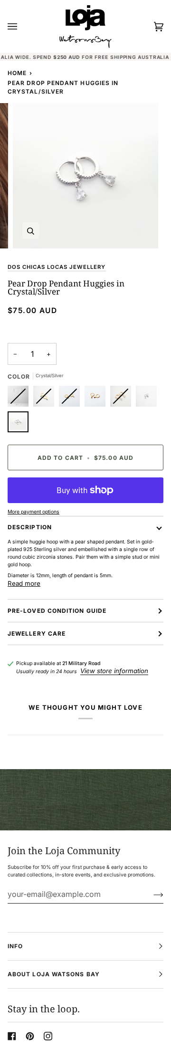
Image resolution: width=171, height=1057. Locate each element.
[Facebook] (12, 1036)
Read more (24, 583)
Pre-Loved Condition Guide (57, 610)
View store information (114, 671)
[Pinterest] (30, 1036)
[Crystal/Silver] (18, 424)
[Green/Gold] (46, 398)
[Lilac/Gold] (72, 398)
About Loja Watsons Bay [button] (54, 974)
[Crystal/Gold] (123, 398)
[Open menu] (22, 26)
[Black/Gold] (97, 398)
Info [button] (15, 946)
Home (17, 72)
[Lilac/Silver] (149, 398)
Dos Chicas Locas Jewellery (57, 267)
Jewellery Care (37, 633)
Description (30, 527)
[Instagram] (48, 1036)
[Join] (150, 894)
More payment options (33, 512)
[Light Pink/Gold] (20, 398)
